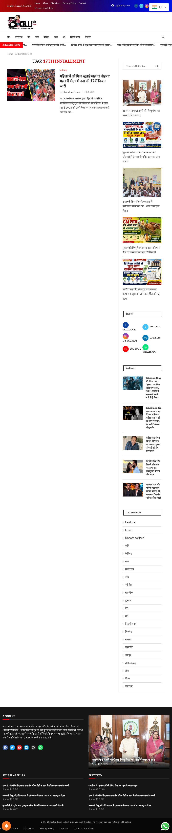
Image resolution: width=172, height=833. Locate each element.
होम (8, 37)
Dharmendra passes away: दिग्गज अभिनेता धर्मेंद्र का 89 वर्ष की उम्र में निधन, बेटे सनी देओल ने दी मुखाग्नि (153, 417)
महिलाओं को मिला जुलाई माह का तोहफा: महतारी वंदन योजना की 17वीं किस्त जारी (85, 81)
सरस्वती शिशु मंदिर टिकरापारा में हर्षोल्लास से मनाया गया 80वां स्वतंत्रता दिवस (141, 206)
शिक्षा (127, 678)
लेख (127, 670)
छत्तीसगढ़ (19, 37)
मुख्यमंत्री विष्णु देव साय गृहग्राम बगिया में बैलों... (37, 45)
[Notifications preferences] (6, 826)
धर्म (64, 37)
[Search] (163, 37)
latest (129, 530)
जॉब (37, 37)
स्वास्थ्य (129, 686)
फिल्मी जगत (75, 37)
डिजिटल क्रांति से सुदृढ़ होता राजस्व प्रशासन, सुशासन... (80, 45)
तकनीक (129, 592)
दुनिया (128, 600)
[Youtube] (19, 747)
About (45, 3)
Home (37, 3)
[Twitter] (141, 6)
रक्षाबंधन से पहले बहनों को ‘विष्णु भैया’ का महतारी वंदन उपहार (123, 759)
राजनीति (129, 647)
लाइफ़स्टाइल (131, 662)
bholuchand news (71, 92)
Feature (130, 522)
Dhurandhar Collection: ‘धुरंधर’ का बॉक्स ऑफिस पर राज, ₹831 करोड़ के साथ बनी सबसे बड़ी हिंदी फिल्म (153, 388)
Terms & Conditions (44, 8)
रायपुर (128, 655)
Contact (82, 3)
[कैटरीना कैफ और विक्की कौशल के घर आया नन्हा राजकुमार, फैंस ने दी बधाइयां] (133, 466)
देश (29, 37)
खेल (56, 37)
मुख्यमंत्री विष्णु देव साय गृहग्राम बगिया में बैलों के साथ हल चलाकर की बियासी (33, 805)
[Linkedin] (26, 747)
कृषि (127, 545)
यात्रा (128, 639)
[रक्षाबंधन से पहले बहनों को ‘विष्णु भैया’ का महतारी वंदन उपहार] (129, 742)
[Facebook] (136, 6)
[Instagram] (147, 6)
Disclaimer (55, 3)
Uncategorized (134, 538)
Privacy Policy (69, 3)
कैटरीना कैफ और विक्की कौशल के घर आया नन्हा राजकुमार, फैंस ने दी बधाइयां (153, 468)
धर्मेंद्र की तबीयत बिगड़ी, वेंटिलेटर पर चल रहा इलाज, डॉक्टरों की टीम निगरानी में (153, 444)
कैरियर (46, 37)
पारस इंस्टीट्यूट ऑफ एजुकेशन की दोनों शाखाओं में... (124, 45)
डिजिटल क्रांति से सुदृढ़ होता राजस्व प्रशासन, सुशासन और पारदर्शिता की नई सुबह (141, 294)
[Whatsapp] (40, 747)
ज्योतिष (128, 584)
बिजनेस (88, 37)
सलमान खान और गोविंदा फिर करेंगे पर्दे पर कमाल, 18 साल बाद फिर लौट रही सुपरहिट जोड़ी (153, 491)
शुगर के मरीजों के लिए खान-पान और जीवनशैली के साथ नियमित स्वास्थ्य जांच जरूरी (141, 157)
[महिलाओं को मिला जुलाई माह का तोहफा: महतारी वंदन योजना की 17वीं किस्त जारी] (31, 85)
